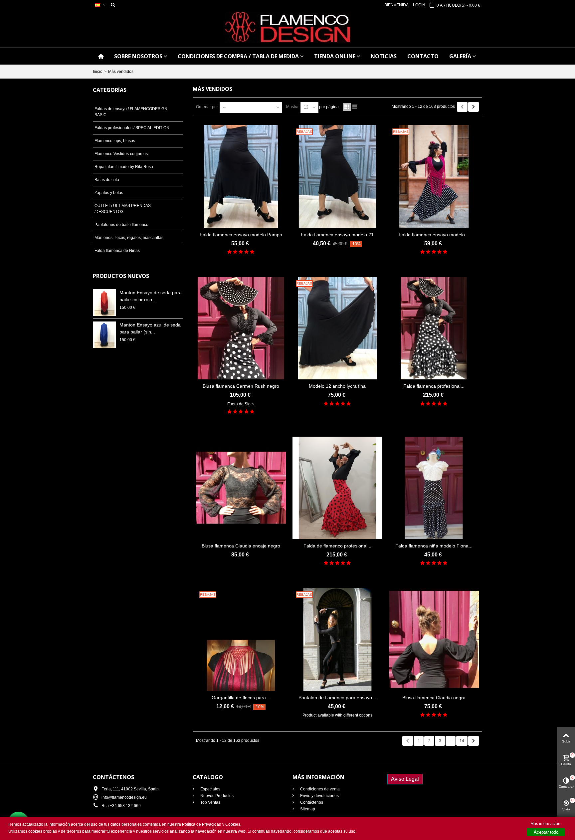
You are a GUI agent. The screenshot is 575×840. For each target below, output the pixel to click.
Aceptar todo (546, 832)
